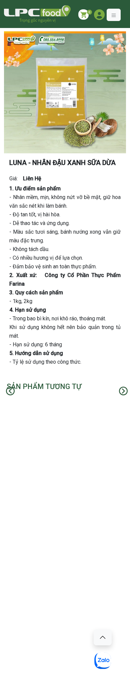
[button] (99, 15)
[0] (83, 14)
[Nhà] (37, 14)
